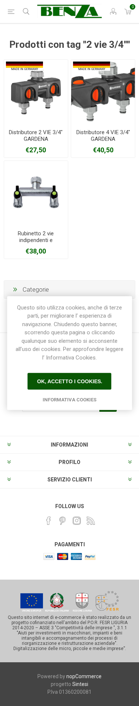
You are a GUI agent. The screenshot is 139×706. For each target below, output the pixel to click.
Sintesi (80, 684)
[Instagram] (77, 521)
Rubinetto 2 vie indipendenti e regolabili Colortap (36, 240)
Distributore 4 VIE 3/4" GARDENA (103, 135)
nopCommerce (84, 676)
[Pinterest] (63, 521)
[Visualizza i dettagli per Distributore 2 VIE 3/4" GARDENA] (36, 91)
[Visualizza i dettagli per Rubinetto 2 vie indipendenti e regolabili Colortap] (36, 193)
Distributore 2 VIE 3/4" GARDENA (36, 135)
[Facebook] (48, 521)
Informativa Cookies (69, 399)
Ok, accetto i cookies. (69, 381)
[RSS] (91, 521)
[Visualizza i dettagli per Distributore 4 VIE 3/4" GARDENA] (103, 91)
